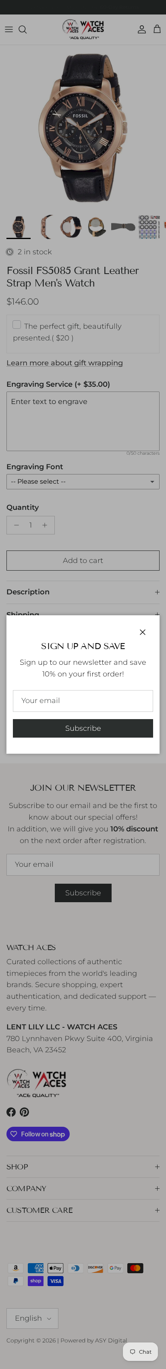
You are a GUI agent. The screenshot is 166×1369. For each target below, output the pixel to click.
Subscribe (83, 728)
